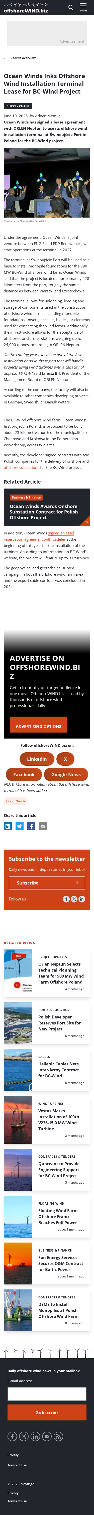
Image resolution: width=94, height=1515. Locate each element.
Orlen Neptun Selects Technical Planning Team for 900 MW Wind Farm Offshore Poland (61, 973)
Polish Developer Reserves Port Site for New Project (59, 1023)
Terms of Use (17, 1465)
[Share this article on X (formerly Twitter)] (20, 826)
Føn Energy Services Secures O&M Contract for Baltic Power (60, 1263)
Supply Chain (18, 106)
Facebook (24, 774)
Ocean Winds (15, 802)
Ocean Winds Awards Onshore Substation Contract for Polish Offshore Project (44, 511)
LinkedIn (37, 759)
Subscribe (28, 883)
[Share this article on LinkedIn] (8, 826)
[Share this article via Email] (43, 826)
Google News (66, 774)
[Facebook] (66, 899)
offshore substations (21, 467)
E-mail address (20, 1381)
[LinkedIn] (81, 899)
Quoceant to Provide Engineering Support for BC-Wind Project (58, 1169)
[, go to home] (26, 7)
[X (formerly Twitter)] (74, 899)
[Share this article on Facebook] (31, 826)
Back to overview (23, 58)
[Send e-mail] (47, 1436)
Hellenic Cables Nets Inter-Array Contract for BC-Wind (58, 1070)
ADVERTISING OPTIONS (38, 726)
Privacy (13, 1455)
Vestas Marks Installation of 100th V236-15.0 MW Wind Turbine (58, 1120)
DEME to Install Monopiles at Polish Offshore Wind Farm (58, 1310)
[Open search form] (70, 7)
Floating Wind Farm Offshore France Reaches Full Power (58, 1216)
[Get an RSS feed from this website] (58, 1436)
